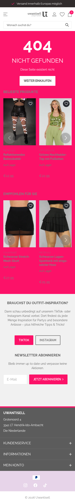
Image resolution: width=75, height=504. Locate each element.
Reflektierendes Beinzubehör (14, 156)
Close (37, 443)
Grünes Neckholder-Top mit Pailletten (53, 156)
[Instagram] (25, 485)
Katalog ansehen (5, 14)
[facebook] (35, 485)
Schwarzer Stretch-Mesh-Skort (16, 258)
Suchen (67, 25)
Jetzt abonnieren (47, 379)
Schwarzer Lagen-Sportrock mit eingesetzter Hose (53, 260)
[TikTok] (45, 485)
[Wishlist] (62, 14)
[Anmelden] (54, 14)
